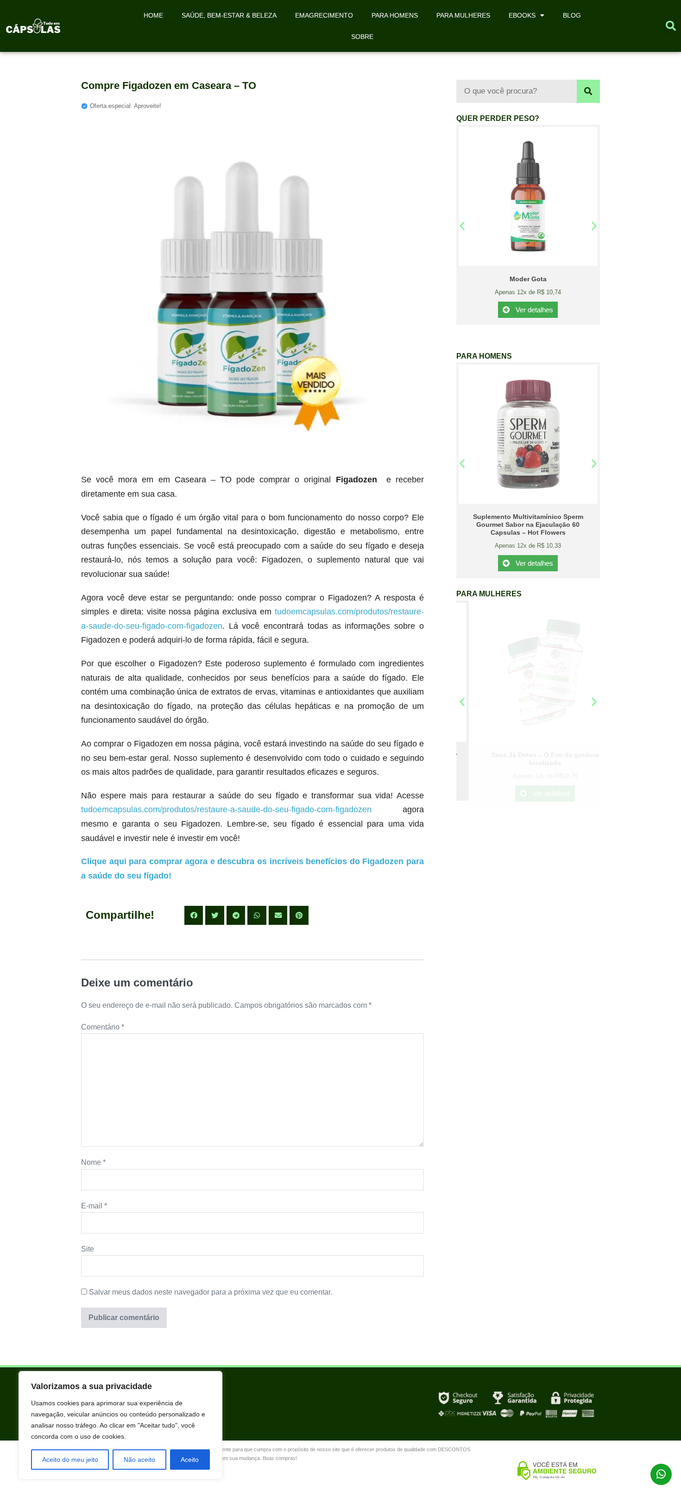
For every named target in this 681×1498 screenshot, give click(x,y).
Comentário (102, 1027)
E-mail (94, 1206)
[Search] (588, 91)
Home (153, 15)
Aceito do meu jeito (70, 1459)
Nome (93, 1162)
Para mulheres (463, 15)
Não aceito (139, 1459)
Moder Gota (528, 279)
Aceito (190, 1459)
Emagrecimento (324, 15)
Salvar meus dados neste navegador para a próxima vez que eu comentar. (210, 1292)
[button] (670, 26)
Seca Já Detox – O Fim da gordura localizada (528, 758)
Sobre (362, 36)
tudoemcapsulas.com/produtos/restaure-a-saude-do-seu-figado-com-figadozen (226, 809)
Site (87, 1249)
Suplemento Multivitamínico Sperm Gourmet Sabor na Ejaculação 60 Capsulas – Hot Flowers (528, 524)
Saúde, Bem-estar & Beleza (229, 15)
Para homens (395, 15)
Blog (572, 15)
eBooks (522, 15)
